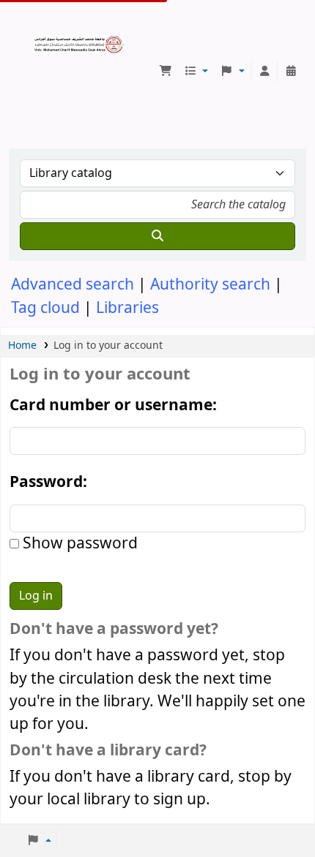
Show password (78, 543)
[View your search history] (290, 72)
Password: (48, 482)
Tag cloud (45, 308)
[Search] (157, 236)
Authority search (210, 284)
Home (22, 345)
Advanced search (72, 284)
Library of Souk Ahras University (39, 40)
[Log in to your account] (264, 72)
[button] (165, 72)
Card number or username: (113, 405)
